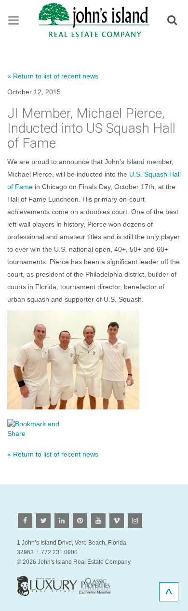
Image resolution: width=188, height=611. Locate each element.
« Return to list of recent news (52, 76)
